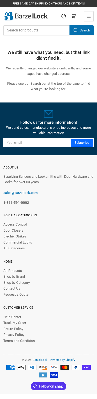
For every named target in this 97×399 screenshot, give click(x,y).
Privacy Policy (13, 335)
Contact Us (11, 288)
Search (85, 30)
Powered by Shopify (62, 359)
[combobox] (48, 30)
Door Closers (13, 230)
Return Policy (13, 329)
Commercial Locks (17, 242)
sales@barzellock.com (20, 193)
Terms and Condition (19, 341)
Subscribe (81, 143)
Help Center (12, 317)
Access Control (15, 224)
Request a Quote (15, 295)
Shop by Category (16, 283)
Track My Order (14, 323)
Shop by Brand (14, 277)
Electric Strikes (14, 236)
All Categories (14, 248)
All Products (12, 271)
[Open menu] (89, 16)
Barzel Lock (40, 359)
